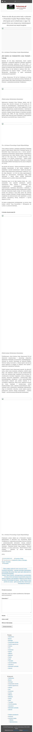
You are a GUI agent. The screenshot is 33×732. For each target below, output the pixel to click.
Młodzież (10, 655)
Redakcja (10, 716)
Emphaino (25, 730)
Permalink (5, 563)
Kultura (10, 651)
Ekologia (24, 560)
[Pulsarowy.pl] (16, 9)
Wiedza (11, 720)
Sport (9, 659)
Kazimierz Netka (19, 558)
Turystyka (8, 562)
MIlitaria (10, 653)
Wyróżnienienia (13, 722)
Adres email (5, 619)
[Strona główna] (2, 1)
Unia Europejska (12, 662)
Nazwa (3, 615)
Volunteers (11, 664)
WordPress (16, 730)
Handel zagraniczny (13, 644)
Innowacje (10, 649)
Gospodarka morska (13, 642)
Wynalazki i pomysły (13, 666)
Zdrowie (10, 668)
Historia (10, 646)
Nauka (3, 562)
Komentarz (5, 598)
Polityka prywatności (13, 714)
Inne (9, 648)
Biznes (20, 560)
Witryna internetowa (7, 623)
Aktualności (15, 560)
